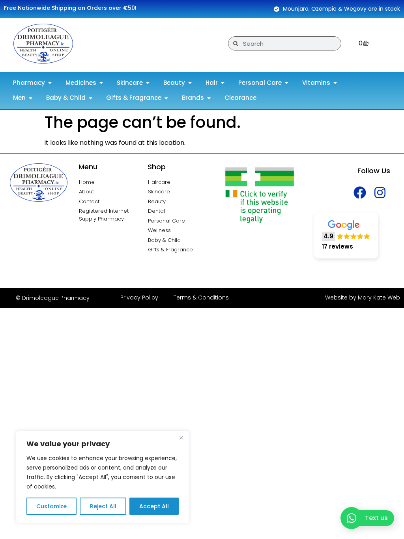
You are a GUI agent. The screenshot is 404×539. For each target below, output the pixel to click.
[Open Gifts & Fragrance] (166, 98)
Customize (51, 506)
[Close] (181, 437)
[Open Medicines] (101, 83)
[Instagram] (380, 192)
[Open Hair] (223, 83)
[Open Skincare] (148, 83)
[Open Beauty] (190, 83)
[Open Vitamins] (335, 83)
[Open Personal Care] (287, 83)
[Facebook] (360, 192)
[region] (102, 477)
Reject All (103, 506)
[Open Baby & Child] (91, 98)
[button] (346, 235)
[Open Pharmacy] (50, 83)
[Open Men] (31, 98)
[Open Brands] (209, 98)
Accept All (154, 506)
